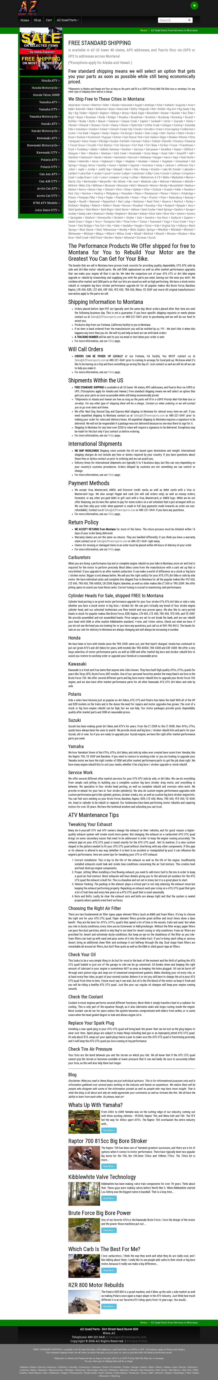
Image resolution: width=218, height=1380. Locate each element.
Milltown (97, 185)
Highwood (107, 161)
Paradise (188, 189)
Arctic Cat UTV (47, 196)
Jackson (169, 165)
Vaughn (138, 225)
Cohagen (166, 125)
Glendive (93, 153)
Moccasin (122, 185)
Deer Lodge (151, 133)
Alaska (33, 1367)
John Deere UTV (46, 210)
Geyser (177, 149)
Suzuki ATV (49, 124)
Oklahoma (54, 1373)
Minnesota (80, 1370)
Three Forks (130, 221)
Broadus (123, 117)
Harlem (108, 157)
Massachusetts (56, 1370)
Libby (149, 173)
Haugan (157, 157)
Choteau (95, 125)
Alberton (96, 105)
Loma (104, 177)
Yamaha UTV (48, 109)
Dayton (115, 133)
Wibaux (100, 233)
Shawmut (98, 213)
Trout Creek (179, 221)
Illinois (159, 1367)
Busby (82, 121)
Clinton (124, 125)
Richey (189, 201)
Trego (167, 221)
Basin (112, 109)
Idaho (151, 1367)
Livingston (188, 173)
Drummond (94, 137)
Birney (125, 113)
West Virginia (193, 1373)
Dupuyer (106, 137)
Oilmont (109, 189)
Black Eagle (137, 113)
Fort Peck (137, 145)
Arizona (41, 1367)
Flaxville (166, 141)
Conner (104, 129)
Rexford (178, 201)
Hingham (130, 161)
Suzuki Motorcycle (44, 131)
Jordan (91, 169)
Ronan (116, 205)
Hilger (119, 161)
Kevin (128, 169)
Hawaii (143, 1367)
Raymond (95, 201)
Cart (49, 20)
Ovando (168, 189)
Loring (124, 177)
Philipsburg (112, 193)
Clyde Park (136, 125)
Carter (167, 121)
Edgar (163, 137)
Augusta (180, 105)
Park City (73, 193)
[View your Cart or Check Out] (194, 5)
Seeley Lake (84, 213)
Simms (180, 213)
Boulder (176, 113)
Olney (127, 189)
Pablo (178, 189)
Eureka (114, 141)
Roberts (96, 205)
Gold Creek (120, 153)
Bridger (112, 117)
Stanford (90, 217)
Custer (72, 133)
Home (25, 20)
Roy (160, 205)
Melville (189, 181)
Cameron (113, 121)
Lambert (72, 173)
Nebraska (124, 1370)
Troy (191, 221)
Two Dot (99, 225)
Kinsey (144, 169)
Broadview (137, 117)
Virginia (168, 1373)
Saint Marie (92, 209)
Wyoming (115, 1376)
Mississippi (92, 1370)
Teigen (88, 221)
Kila (136, 169)
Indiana (167, 1367)
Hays (175, 157)
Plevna (164, 193)
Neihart (72, 189)
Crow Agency (172, 129)
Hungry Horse (87, 165)
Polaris (174, 193)
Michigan (69, 1370)
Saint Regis (107, 209)
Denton (171, 133)
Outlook (156, 189)
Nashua (189, 185)
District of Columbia (112, 1367)
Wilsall (137, 233)
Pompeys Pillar (87, 197)
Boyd (71, 117)
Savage (190, 209)
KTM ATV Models (45, 203)
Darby (105, 133)
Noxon (91, 189)
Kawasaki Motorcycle (42, 145)
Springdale (76, 217)
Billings (115, 113)
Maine (33, 1370)
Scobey (72, 213)
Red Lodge (124, 201)
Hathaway (145, 157)
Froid (71, 149)
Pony (100, 197)
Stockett (118, 217)
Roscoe (126, 205)
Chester (72, 125)
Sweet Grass (75, 221)
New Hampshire (146, 1370)
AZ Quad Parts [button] (67, 20)
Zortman (141, 237)
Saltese (135, 209)
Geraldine (166, 149)
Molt (133, 185)
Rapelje (72, 201)
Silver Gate (155, 213)
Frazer (174, 145)
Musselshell (176, 185)
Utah (151, 1373)
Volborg (182, 225)
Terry (98, 221)
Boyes (80, 117)
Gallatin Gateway (109, 149)
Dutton (117, 137)
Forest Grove (77, 145)
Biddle (161, 109)
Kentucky (192, 1367)
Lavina (116, 173)
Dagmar (95, 133)
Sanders (178, 209)
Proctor (153, 197)
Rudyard (169, 205)
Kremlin (155, 169)
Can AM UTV (48, 181)
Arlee (159, 105)
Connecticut (84, 1367)
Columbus (81, 129)
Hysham (123, 165)
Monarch (143, 185)
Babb (71, 109)
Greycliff (181, 153)
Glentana (106, 153)
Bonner (165, 113)
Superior (188, 217)
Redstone (138, 201)
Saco (190, 205)
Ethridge (103, 141)
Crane (159, 129)
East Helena (151, 137)
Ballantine (101, 109)
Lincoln (165, 173)
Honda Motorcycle (45, 88)
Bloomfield (152, 113)
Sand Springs (165, 209)
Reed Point (153, 201)
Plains (138, 193)
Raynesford (109, 201)
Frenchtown (186, 145)
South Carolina (105, 1373)
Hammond (86, 157)
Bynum (101, 121)
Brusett (189, 117)
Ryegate (181, 205)
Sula (139, 217)
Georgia (134, 1367)
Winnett (160, 233)
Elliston (183, 137)
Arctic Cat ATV (47, 188)
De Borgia (126, 133)
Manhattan (177, 177)
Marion (189, 177)
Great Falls (167, 153)
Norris (82, 189)
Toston (143, 221)
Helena (72, 161)
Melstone (177, 181)
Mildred (72, 185)
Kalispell (117, 169)
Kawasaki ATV (47, 138)
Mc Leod (133, 181)
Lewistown (138, 173)
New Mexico (174, 1370)
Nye (100, 189)
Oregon (64, 1373)
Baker (90, 109)
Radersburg (175, 197)
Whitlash (88, 233)
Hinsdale (142, 161)
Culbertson (187, 129)
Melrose (164, 181)
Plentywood (151, 193)
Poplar (109, 197)
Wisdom (182, 233)
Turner (71, 225)
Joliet (71, 169)
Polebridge (187, 193)
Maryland (42, 1370)
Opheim (137, 189)
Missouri (103, 1370)
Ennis (85, 141)
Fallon (146, 141)
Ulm (109, 225)
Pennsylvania (76, 1373)
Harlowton (120, 157)
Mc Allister (119, 181)
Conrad (114, 129)
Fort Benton (105, 145)
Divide (190, 133)
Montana (113, 1370)
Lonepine (114, 177)
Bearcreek (122, 109)
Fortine (164, 145)
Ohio (45, 1373)
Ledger (126, 173)
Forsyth (92, 145)
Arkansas (51, 1367)
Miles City (84, 185)
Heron (95, 161)
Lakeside (188, 169)
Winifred (148, 233)
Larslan (97, 173)
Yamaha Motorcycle (43, 116)
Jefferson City (185, 165)
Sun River (162, 217)
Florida (126, 1367)
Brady (102, 117)
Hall (191, 153)
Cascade (178, 121)
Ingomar (134, 165)
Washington (179, 1373)
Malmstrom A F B (150, 177)
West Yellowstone (106, 229)
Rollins (106, 205)
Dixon (71, 137)
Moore (154, 185)
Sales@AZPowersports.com (106, 316)
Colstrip (178, 125)
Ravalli (82, 201)
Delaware (96, 1367)
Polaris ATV (49, 160)
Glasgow (73, 153)
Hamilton (73, 157)
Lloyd (71, 177)
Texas (144, 1373)
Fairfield (124, 141)
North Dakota (35, 1373)
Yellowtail (129, 237)
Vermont (159, 1373)
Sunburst (176, 217)
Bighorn (104, 113)
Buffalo (72, 121)
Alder (106, 105)
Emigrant (75, 141)
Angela (138, 105)
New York (186, 1370)
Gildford (188, 149)
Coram (138, 129)
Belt (153, 109)
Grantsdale (135, 153)
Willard (110, 233)
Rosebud (138, 205)
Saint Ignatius (75, 209)
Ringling (84, 205)
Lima (156, 173)
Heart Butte (187, 157)
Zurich (152, 237)
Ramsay (189, 197)
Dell (163, 133)
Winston (171, 233)
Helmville (84, 161)
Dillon (181, 133)
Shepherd (120, 213)
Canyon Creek (129, 121)
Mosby (163, 185)
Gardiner (126, 149)
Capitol (144, 121)
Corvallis (149, 129)
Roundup (150, 205)
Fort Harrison (122, 145)
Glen (83, 153)
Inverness (147, 165)
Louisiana (24, 1370)
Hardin (97, 157)
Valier (116, 225)
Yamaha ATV (48, 102)
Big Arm (171, 109)
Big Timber (81, 113)
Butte (92, 121)
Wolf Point (96, 237)
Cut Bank (83, 133)
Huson (112, 165)
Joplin (81, 169)
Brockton (150, 117)
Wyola (118, 237)
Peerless (86, 193)
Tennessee (134, 1373)
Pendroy (98, 193)
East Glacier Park (133, 137)
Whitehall (176, 229)
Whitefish (163, 229)
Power (135, 197)
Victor (148, 225)
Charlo (189, 121)
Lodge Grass (84, 177)
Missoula (110, 185)
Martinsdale (90, 181)
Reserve (166, 201)
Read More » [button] (109, 1130)
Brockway (163, 117)
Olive (119, 189)
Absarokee (74, 105)
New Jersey (161, 1370)
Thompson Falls (112, 221)
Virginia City (168, 225)
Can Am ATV (48, 174)
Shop (37, 20)
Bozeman (91, 117)
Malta (166, 177)
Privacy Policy (137, 1341)
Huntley (102, 165)
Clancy (114, 125)
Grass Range (151, 153)
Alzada (115, 105)
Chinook (83, 125)
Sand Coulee (148, 209)
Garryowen (152, 149)
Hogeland (167, 161)
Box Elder (188, 113)
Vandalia (127, 225)
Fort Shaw (151, 145)
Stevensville (104, 217)
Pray (144, 197)
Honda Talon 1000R (46, 95)
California (62, 1367)
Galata (93, 149)
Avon (191, 105)
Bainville (80, 109)
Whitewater (74, 233)
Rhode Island (90, 1373)
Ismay (159, 165)
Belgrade (144, 109)
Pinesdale (126, 193)
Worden (108, 237)
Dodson (81, 137)
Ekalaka (173, 137)
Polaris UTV (49, 167)
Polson (72, 197)
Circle (105, 125)
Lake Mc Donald (171, 169)
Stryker (130, 217)
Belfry (134, 109)
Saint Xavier (122, 209)
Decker (139, 133)
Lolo (95, 177)
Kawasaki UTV (47, 152)
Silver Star (169, 213)
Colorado (73, 1367)
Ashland (169, 105)
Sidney (143, 213)
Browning (177, 117)
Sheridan (132, 213)
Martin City (74, 181)
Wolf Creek (82, 237)
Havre (167, 157)
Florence (178, 141)
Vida (156, 225)
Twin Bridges (85, 225)
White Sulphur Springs (142, 229)
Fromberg (82, 149)
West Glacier (86, 229)
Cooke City (126, 129)
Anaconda (126, 105)
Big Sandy (184, 109)
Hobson (155, 161)
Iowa (175, 1367)
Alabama (24, 1367)
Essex (93, 141)
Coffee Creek (152, 125)
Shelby (109, 213)
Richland (73, 205)
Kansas (182, 1367)
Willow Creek (124, 233)
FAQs (111, 341)
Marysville (105, 181)
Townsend (155, 221)
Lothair (135, 177)
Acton (85, 105)
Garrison (138, 149)
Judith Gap (104, 169)
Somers (191, 213)
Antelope (149, 105)
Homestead (182, 161)
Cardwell (156, 121)
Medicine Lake (149, 181)
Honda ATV (49, 80)
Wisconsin (104, 1376)
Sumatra (149, 217)
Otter (147, 189)
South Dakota (120, 1373)
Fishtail (156, 141)
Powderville (122, 197)
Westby (123, 229)
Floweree (190, 141)
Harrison (133, 157)
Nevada (133, 1370)
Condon (93, 129)
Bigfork (94, 113)
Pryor (163, 197)
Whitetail (188, 229)
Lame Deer (85, 173)
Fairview (136, 141)
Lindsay (176, 173)
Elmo (192, 137)
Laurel (107, 173)
